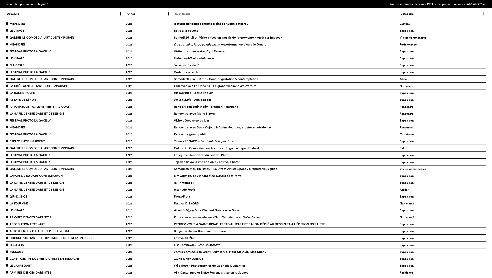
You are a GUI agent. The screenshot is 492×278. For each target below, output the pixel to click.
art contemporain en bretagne (26, 4)
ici (484, 4)
